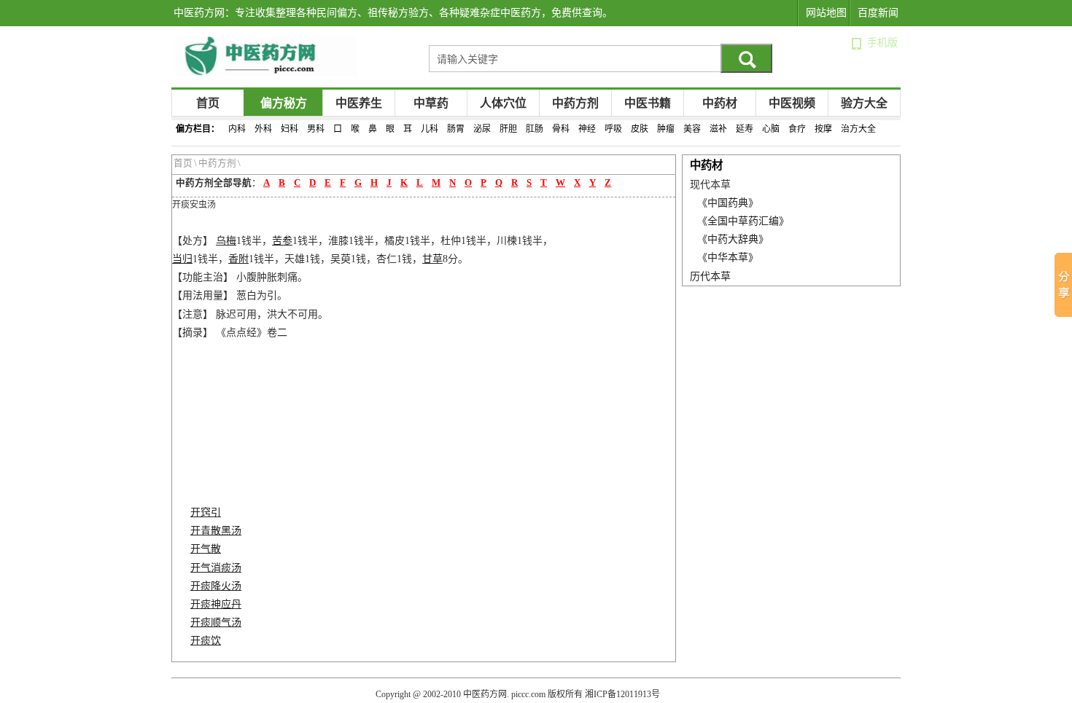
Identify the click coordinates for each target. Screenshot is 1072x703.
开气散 (205, 548)
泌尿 (482, 129)
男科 (316, 129)
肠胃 (456, 129)
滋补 (718, 129)
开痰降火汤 (215, 586)
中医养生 (358, 103)
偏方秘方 (283, 103)
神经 (587, 129)
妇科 (289, 129)
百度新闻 (878, 12)
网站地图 (826, 12)
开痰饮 (205, 640)
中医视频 (792, 103)
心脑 (771, 129)
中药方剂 (575, 103)
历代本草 (710, 276)
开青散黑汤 (215, 530)
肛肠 (534, 129)
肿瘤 (666, 129)
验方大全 (864, 103)
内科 (237, 129)
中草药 (430, 103)
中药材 (719, 103)
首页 (208, 103)
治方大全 (858, 129)
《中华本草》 (727, 257)
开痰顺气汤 (215, 622)
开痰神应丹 (215, 604)
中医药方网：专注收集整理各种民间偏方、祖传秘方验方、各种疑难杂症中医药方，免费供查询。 (393, 12)
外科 (263, 129)
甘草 (432, 259)
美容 (692, 129)
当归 (182, 259)
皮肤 (639, 129)
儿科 (429, 129)
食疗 (797, 129)
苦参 (282, 240)
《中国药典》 (727, 202)
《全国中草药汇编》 (743, 221)
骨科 (561, 129)
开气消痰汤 (215, 567)
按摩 (823, 129)
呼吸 (613, 129)
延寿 (744, 129)
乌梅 (226, 240)
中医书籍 (647, 103)
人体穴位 (503, 103)
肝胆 (508, 129)
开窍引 (205, 512)
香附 (238, 259)
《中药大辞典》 (733, 239)
